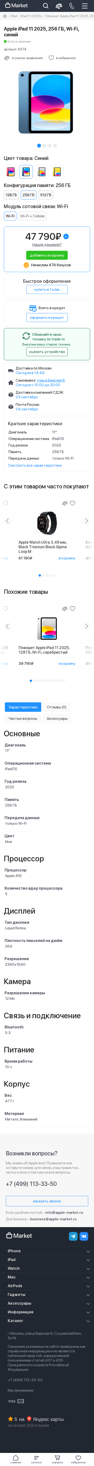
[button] (36, 1459)
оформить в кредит (47, 317)
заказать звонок (47, 1201)
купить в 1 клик (47, 289)
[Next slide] (86, 521)
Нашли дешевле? (47, 244)
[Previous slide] (8, 521)
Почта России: (28, 404)
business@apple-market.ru (53, 1219)
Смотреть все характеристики (35, 465)
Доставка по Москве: (34, 368)
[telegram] (73, 1236)
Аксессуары (19, 1303)
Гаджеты (16, 1294)
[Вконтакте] (84, 1236)
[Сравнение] (65, 503)
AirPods (15, 1286)
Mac (12, 1277)
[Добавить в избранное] (5, 503)
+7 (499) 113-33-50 (31, 1183)
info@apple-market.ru (64, 1212)
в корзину (67, 558)
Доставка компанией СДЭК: (40, 392)
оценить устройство (47, 351)
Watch (14, 1268)
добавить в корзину (47, 255)
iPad (11, 1259)
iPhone (14, 1251)
